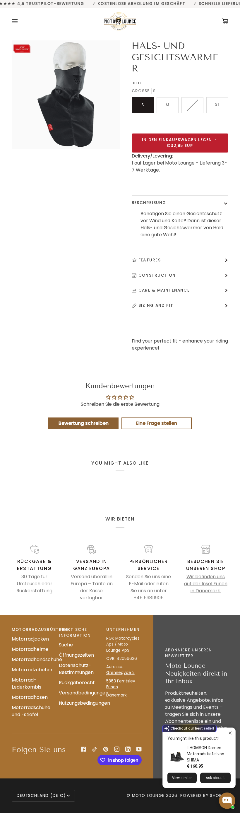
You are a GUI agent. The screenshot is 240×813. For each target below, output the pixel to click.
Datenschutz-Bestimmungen (76, 669)
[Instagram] (116, 749)
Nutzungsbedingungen (84, 703)
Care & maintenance (164, 290)
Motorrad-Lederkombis (26, 683)
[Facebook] (83, 749)
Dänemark (116, 695)
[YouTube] (139, 749)
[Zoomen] (66, 94)
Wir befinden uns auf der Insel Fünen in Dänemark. (205, 583)
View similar (182, 778)
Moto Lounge (149, 795)
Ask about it (215, 778)
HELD (136, 83)
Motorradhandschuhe (37, 659)
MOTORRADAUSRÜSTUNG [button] (29, 629)
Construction (157, 275)
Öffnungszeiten (76, 655)
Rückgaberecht (77, 682)
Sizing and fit (155, 305)
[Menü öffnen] (20, 21)
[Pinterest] (105, 749)
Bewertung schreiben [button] (84, 423)
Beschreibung (149, 203)
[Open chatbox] (227, 801)
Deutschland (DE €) (41, 795)
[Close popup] (230, 733)
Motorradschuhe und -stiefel (31, 711)
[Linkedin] (128, 749)
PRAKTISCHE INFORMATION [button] (75, 632)
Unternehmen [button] (123, 629)
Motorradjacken (30, 639)
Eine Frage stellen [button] (156, 423)
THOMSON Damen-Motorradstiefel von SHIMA (205, 753)
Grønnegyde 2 (120, 672)
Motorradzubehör (32, 669)
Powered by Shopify (204, 795)
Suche (66, 644)
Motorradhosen (30, 697)
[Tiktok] (94, 749)
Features (149, 260)
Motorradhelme (30, 649)
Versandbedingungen (83, 692)
